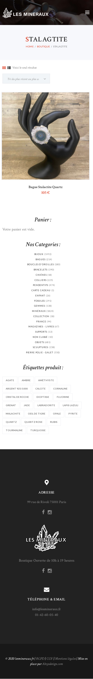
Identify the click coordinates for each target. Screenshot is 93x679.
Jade (27, 405)
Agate (10, 380)
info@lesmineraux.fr (46, 609)
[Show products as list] (9, 68)
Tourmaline (14, 430)
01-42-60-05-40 (46, 615)
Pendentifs (40, 285)
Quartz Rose (33, 421)
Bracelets (40, 269)
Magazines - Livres (41, 326)
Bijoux (39, 254)
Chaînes (41, 275)
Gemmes (39, 306)
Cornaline (60, 388)
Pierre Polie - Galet (39, 352)
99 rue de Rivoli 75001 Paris (46, 502)
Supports (41, 331)
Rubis (53, 421)
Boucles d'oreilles (40, 264)
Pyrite (73, 413)
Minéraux (39, 311)
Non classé (40, 337)
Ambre (26, 380)
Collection (41, 316)
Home (30, 46)
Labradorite (46, 405)
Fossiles (39, 301)
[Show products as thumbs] (4, 68)
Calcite (40, 388)
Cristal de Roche (17, 396)
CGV (49, 658)
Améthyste (46, 380)
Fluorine (63, 396)
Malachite (13, 413)
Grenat (11, 405)
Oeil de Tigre (36, 413)
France (41, 321)
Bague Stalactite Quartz (45, 187)
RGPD (40, 658)
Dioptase (42, 396)
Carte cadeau (41, 290)
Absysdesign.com (52, 664)
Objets (39, 342)
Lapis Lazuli (70, 405)
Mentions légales (65, 658)
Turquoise (38, 430)
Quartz (11, 421)
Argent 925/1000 (17, 388)
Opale (57, 413)
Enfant (40, 295)
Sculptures (40, 347)
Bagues (41, 259)
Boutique (43, 46)
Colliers (40, 280)
